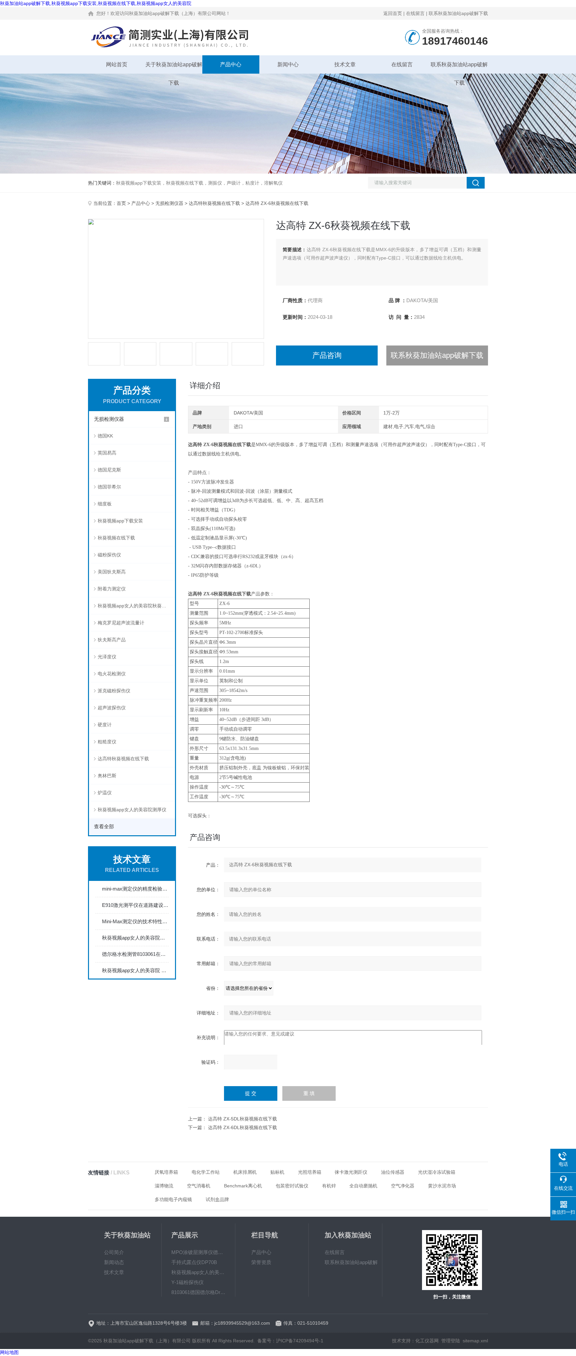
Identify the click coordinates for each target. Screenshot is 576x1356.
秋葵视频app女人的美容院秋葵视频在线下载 (136, 605)
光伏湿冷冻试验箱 (436, 1172)
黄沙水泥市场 (442, 1185)
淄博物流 (164, 1185)
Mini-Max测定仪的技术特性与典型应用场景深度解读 (135, 921)
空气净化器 (402, 1185)
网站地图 (9, 1352)
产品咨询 (327, 355)
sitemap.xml (475, 1340)
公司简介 (114, 1252)
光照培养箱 (309, 1172)
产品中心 (230, 64)
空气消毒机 (198, 1185)
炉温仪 (105, 792)
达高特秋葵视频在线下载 (214, 203)
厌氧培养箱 (166, 1172)
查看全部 (104, 826)
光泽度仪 (107, 656)
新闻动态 (114, 1262)
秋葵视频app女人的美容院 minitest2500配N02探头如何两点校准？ (135, 970)
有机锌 (329, 1185)
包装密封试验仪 (292, 1185)
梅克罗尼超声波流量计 (121, 622)
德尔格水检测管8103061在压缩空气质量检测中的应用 (135, 954)
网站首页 (116, 64)
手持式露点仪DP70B (194, 1262)
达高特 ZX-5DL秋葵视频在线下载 (242, 1118)
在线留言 (415, 13)
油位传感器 (392, 1172)
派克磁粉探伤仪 (114, 690)
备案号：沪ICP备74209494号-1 (290, 1340)
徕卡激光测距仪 (351, 1172)
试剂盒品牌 (217, 1199)
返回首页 (392, 13)
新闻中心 (288, 64)
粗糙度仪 (107, 741)
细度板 (105, 503)
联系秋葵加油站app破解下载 (458, 13)
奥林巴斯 (107, 775)
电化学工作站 (206, 1172)
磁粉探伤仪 (109, 554)
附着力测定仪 (112, 588)
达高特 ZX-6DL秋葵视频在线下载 (242, 1127)
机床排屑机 (245, 1172)
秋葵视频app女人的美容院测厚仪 (132, 809)
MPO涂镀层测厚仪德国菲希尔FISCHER (198, 1252)
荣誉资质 (261, 1262)
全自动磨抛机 (363, 1185)
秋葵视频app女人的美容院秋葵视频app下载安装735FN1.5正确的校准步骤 (135, 938)
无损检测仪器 (169, 203)
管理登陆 (450, 1340)
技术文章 (345, 64)
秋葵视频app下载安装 (120, 520)
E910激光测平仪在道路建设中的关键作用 (135, 905)
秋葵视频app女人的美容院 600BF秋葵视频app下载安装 (198, 1272)
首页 (121, 203)
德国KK (105, 435)
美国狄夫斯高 (112, 571)
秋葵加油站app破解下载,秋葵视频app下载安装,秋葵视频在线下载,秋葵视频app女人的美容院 (95, 3)
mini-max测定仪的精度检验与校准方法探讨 (135, 889)
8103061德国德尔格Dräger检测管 (198, 1292)
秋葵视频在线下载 (116, 537)
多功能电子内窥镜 (173, 1199)
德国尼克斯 (109, 469)
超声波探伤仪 (112, 707)
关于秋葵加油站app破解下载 (173, 68)
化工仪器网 (427, 1340)
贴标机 (277, 1172)
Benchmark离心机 (243, 1185)
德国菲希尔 (109, 486)
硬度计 (105, 724)
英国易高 (107, 452)
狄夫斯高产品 (112, 639)
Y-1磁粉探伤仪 (187, 1282)
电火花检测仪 (112, 673)
